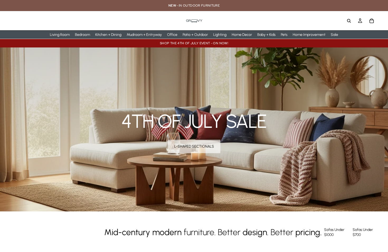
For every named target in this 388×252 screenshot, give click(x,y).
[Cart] (371, 21)
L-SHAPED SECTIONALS (194, 146)
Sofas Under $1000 (334, 232)
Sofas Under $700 (363, 232)
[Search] (349, 21)
